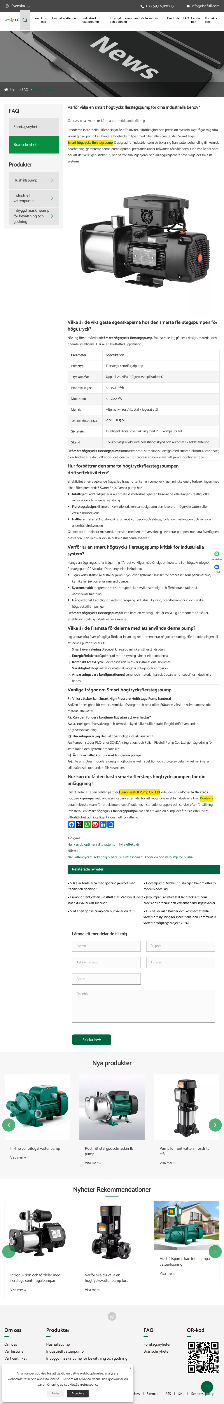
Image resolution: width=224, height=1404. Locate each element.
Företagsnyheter (27, 127)
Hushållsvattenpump (66, 18)
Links (136, 1394)
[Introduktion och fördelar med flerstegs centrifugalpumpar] (37, 1234)
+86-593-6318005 (159, 6)
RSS (168, 1394)
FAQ (186, 18)
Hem (35, 18)
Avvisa (55, 1393)
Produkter (174, 18)
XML (181, 1394)
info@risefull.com (205, 6)
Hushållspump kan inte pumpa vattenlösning (185, 1261)
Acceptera (78, 1393)
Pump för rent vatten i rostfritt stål (184, 1151)
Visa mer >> (18, 1158)
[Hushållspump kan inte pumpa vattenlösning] (186, 1225)
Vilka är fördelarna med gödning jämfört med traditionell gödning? (101, 886)
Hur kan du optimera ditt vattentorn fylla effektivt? (104, 845)
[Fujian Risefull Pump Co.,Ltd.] (12, 20)
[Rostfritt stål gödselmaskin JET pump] (112, 1107)
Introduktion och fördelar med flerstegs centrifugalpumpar (35, 1278)
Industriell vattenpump (90, 19)
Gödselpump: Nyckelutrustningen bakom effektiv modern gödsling (180, 886)
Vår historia (13, 1351)
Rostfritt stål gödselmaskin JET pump (110, 1151)
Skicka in (91, 1040)
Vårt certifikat (15, 1358)
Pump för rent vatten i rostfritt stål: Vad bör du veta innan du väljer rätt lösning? (106, 900)
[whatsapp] (112, 1316)
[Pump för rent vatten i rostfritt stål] (186, 1107)
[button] (8, 1125)
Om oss (43, 19)
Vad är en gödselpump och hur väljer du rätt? (102, 911)
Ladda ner (195, 19)
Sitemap (152, 1394)
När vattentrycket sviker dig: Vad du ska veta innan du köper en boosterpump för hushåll (131, 857)
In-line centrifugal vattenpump (35, 1148)
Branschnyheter (44, 89)
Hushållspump (25, 180)
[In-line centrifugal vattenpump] (37, 1107)
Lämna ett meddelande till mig (123, 121)
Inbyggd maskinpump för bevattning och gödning (134, 19)
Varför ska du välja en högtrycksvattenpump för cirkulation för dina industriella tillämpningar (110, 1278)
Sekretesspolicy (202, 1394)
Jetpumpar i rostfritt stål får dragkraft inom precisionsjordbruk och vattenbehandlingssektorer (179, 900)
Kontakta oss (211, 19)
